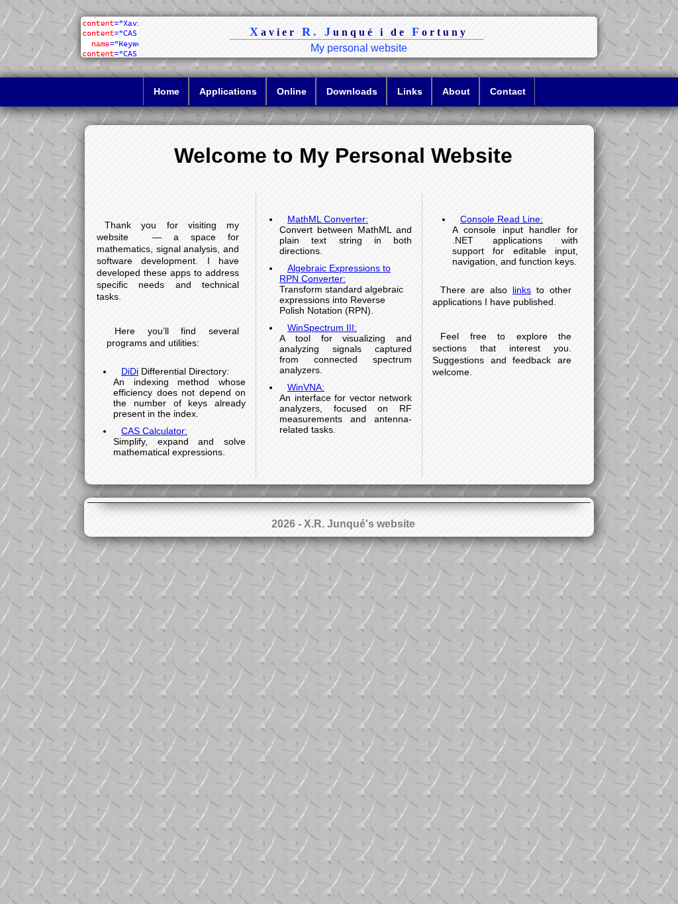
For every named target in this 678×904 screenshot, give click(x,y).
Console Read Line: (501, 219)
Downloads (351, 91)
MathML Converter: (327, 219)
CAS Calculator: (154, 431)
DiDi (129, 371)
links (521, 290)
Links (409, 91)
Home (166, 91)
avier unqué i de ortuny (359, 31)
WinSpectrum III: (322, 327)
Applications (228, 91)
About (456, 91)
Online (292, 91)
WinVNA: (305, 387)
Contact (508, 91)
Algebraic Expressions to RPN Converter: (335, 273)
